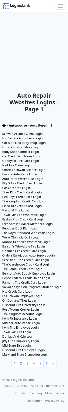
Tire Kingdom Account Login (22, 314)
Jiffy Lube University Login (20, 341)
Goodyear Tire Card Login (20, 161)
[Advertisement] (34, 47)
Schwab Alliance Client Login (22, 134)
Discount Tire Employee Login (23, 350)
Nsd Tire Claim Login (17, 165)
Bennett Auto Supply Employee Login (28, 273)
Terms (59, 393)
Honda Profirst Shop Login (21, 147)
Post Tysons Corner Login (20, 309)
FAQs (48, 393)
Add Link (37, 386)
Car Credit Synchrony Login (21, 156)
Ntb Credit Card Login (17, 291)
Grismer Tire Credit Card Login (24, 251)
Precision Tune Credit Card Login (25, 260)
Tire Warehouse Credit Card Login (26, 264)
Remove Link (55, 386)
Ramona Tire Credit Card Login (24, 282)
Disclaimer (34, 401)
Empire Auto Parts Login (19, 174)
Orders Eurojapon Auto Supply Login (28, 255)
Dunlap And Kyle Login (18, 336)
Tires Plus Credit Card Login (22, 192)
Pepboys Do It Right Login (20, 228)
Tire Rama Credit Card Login (22, 269)
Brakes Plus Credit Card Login (23, 219)
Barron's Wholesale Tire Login (23, 246)
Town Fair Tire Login (16, 332)
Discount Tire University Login (23, 305)
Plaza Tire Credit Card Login (22, 206)
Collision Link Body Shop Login (24, 143)
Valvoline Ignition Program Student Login (31, 287)
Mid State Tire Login (16, 345)
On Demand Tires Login (19, 300)
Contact (22, 386)
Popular (20, 393)
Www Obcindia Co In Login (21, 237)
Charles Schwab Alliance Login (23, 170)
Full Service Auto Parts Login (22, 138)
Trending (35, 393)
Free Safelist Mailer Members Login (27, 224)
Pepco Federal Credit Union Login (26, 278)
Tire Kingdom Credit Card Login (24, 201)
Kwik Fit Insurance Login (19, 318)
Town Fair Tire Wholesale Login (24, 215)
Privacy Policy (54, 401)
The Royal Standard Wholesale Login (28, 233)
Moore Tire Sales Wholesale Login (26, 242)
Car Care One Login (16, 188)
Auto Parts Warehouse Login (22, 179)
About (9, 386)
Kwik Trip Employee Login (20, 327)
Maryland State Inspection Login (25, 354)
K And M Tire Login (15, 210)
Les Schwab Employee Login (22, 296)
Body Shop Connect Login (20, 152)
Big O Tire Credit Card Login (22, 183)
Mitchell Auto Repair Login (21, 323)
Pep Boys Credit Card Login (21, 197)
